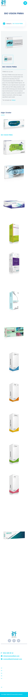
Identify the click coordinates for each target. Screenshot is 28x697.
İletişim (5, 678)
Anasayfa (8, 23)
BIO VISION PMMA (7, 135)
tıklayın (13, 100)
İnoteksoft (19, 694)
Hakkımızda (6, 670)
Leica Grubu (6, 687)
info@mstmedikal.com (11, 656)
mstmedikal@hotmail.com (12, 659)
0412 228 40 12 (8, 653)
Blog (4, 676)
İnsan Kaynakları (7, 673)
